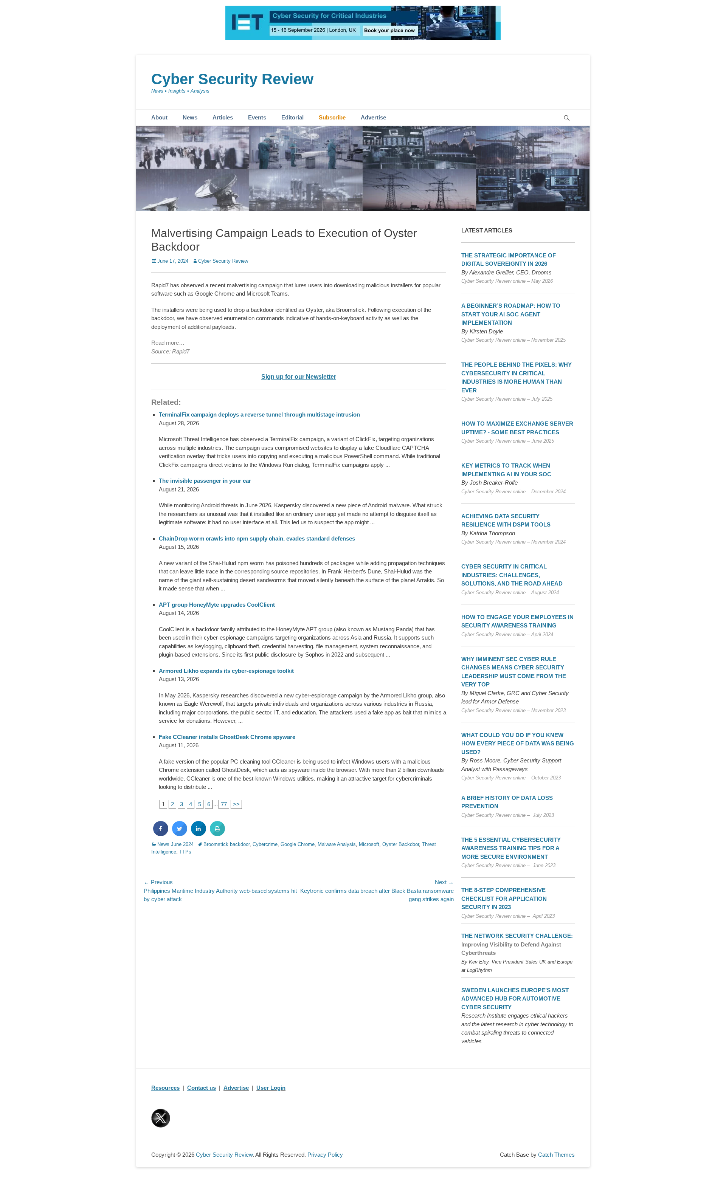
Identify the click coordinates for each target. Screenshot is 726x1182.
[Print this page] (217, 834)
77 (224, 804)
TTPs (185, 852)
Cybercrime (265, 844)
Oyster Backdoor (400, 844)
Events (257, 117)
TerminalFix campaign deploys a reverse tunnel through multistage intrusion (259, 414)
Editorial (292, 117)
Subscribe (332, 117)
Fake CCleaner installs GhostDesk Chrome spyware (227, 737)
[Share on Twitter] (179, 834)
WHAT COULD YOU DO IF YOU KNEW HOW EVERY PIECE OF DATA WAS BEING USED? (517, 743)
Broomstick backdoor (226, 844)
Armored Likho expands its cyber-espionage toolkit (226, 671)
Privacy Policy (325, 1154)
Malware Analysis (337, 844)
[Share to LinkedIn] (198, 834)
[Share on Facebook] (160, 834)
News (190, 117)
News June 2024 (175, 844)
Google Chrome (298, 844)
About (159, 117)
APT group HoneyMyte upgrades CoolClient (217, 604)
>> (236, 804)
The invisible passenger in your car (205, 480)
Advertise (373, 117)
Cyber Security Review (232, 79)
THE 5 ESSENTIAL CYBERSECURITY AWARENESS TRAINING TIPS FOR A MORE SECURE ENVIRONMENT (511, 848)
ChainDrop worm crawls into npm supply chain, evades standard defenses (257, 538)
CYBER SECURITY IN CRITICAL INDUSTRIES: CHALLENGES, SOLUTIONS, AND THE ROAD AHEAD (512, 575)
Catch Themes (556, 1154)
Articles (223, 117)
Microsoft (369, 844)
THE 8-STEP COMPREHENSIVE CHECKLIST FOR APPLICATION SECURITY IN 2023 (504, 898)
